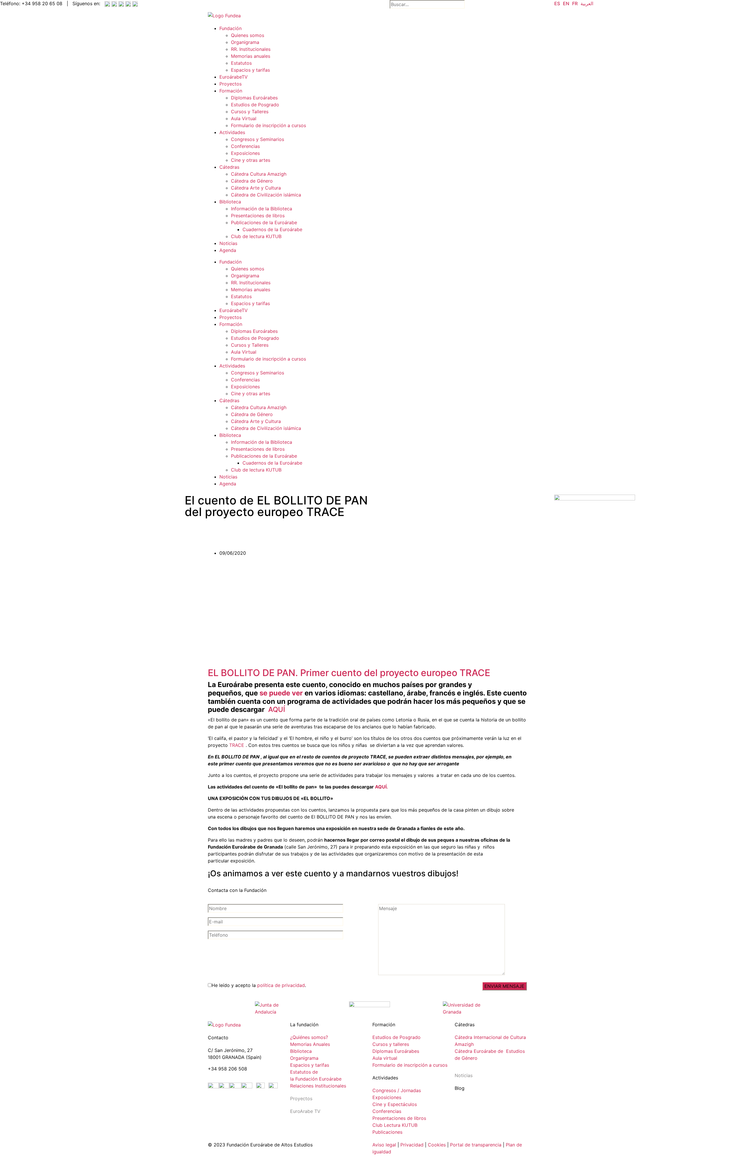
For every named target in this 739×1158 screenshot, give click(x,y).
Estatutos (241, 63)
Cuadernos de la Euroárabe (272, 229)
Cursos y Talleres (249, 111)
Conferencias (245, 146)
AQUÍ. (381, 787)
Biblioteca (230, 202)
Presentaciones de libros (258, 215)
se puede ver (281, 693)
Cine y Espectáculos (394, 1104)
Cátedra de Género (252, 181)
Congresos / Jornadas (396, 1090)
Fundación (230, 28)
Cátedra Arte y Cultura (256, 188)
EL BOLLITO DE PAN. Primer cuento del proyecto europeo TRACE (349, 672)
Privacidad (411, 1145)
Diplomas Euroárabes (254, 98)
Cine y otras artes (250, 160)
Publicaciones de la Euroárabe (264, 222)
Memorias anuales (250, 56)
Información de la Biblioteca (261, 208)
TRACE (237, 745)
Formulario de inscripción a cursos (268, 125)
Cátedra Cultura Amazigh (258, 174)
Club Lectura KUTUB (394, 1125)
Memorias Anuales (310, 1044)
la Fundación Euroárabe (315, 1079)
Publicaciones (387, 1132)
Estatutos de (304, 1072)
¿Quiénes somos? (309, 1037)
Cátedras (229, 167)
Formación (230, 91)
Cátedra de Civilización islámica (266, 195)
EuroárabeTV (233, 77)
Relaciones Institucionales (318, 1086)
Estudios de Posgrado (255, 104)
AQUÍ (276, 709)
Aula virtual (384, 1058)
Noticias (228, 243)
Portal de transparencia (475, 1145)
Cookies (437, 1145)
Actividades (232, 132)
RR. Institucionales (250, 49)
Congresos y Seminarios (257, 139)
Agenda (227, 250)
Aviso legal (384, 1145)
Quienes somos (247, 35)
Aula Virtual (243, 118)
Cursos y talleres (390, 1044)
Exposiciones (245, 153)
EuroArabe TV (305, 1111)
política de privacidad (281, 985)
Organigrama (245, 42)
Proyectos (230, 84)
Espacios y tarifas (250, 70)
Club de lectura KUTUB (256, 236)
